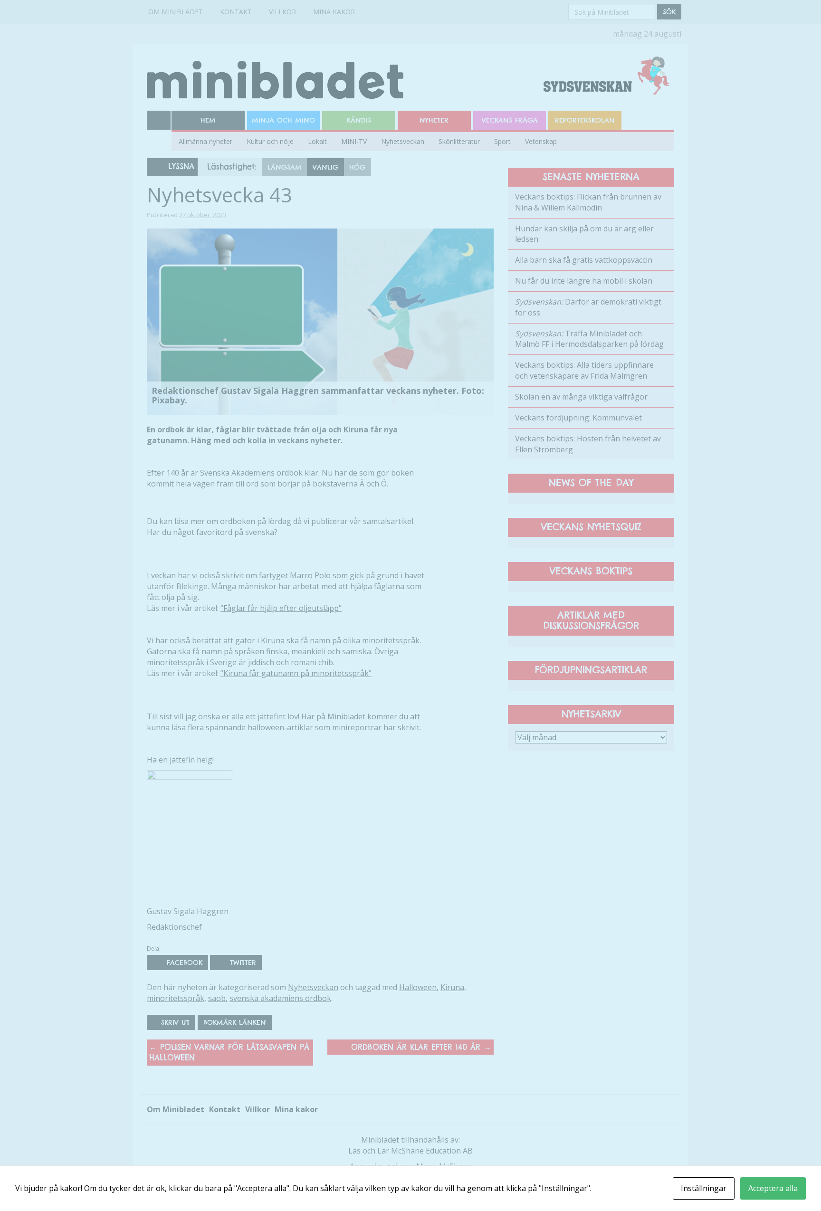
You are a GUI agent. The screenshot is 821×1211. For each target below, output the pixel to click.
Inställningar (703, 1188)
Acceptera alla (773, 1188)
